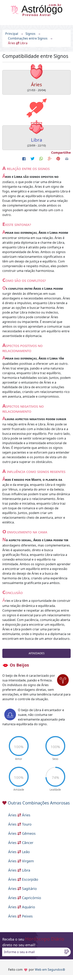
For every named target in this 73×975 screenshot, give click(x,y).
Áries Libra (19, 870)
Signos (30, 33)
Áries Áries (19, 815)
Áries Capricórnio (24, 897)
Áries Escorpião (23, 879)
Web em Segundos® (50, 969)
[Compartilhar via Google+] (50, 159)
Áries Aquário (21, 907)
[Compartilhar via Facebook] (24, 159)
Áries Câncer (20, 842)
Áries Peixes (20, 916)
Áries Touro (20, 824)
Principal (11, 33)
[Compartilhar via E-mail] (67, 159)
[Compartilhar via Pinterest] (58, 159)
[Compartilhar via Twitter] (32, 159)
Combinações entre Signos (27, 38)
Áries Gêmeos (22, 833)
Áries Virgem (21, 861)
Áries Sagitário (22, 888)
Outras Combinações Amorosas (39, 803)
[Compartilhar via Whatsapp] (41, 159)
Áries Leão (19, 851)
